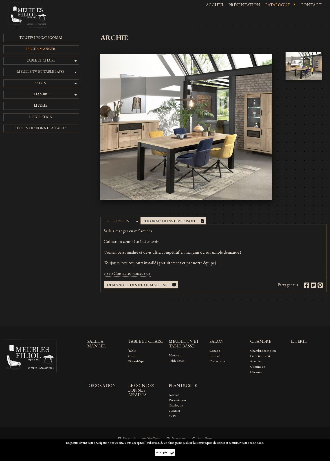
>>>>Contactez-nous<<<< (127, 273)
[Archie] (186, 198)
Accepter (162, 452)
